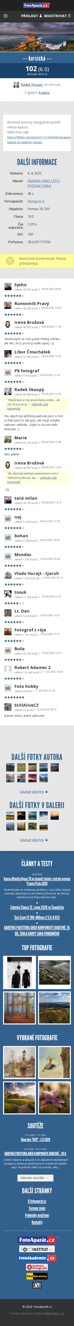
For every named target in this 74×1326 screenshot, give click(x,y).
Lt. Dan (22, 611)
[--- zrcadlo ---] (43, 767)
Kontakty (37, 1222)
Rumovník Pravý (31, 303)
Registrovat (56, 16)
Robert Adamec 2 (32, 667)
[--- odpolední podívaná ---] (32, 767)
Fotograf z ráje (30, 629)
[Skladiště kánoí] (21, 815)
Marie (20, 437)
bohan (21, 535)
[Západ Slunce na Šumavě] (55, 815)
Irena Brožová (29, 322)
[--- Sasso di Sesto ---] (10, 767)
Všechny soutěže (33, 1178)
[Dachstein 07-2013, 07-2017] (43, 815)
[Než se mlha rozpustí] (21, 826)
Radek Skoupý (32, 84)
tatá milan (25, 498)
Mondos (22, 554)
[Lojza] (32, 826)
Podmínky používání (37, 1215)
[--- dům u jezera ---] (43, 778)
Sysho (20, 284)
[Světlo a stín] (10, 815)
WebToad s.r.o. (55, 1313)
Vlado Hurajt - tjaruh (36, 573)
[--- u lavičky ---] (55, 767)
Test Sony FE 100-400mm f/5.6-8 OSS (37, 917)
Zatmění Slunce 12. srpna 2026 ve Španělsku (37, 907)
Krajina (44, 92)
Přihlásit (30, 16)
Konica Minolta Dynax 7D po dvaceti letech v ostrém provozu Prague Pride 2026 (37, 881)
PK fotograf (26, 370)
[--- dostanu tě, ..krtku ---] (21, 767)
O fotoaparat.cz (37, 1201)
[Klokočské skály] (43, 826)
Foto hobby (26, 686)
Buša (19, 648)
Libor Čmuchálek (32, 351)
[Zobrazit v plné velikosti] (37, 37)
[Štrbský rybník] (32, 815)
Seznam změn (37, 1208)
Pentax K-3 (36, 201)
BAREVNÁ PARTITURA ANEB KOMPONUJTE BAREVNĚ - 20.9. (36, 1153)
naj (17, 517)
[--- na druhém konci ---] (21, 778)
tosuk (20, 592)
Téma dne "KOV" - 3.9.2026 (35, 1139)
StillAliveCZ (26, 705)
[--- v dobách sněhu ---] (10, 778)
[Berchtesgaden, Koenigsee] (10, 826)
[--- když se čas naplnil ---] (32, 778)
